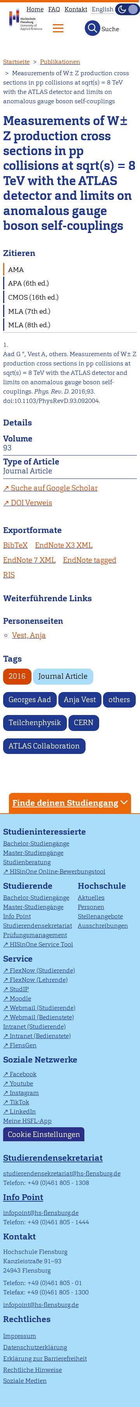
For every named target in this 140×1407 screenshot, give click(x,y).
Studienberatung (27, 862)
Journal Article (63, 676)
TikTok (19, 1102)
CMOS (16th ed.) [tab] (33, 297)
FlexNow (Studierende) (42, 970)
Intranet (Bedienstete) (40, 1036)
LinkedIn (23, 1111)
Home (35, 9)
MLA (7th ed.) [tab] (29, 311)
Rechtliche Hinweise (32, 1370)
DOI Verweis (31, 503)
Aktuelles (91, 897)
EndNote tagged (89, 560)
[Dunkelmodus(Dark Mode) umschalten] (127, 9)
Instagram (24, 1093)
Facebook (23, 1074)
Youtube (21, 1083)
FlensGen (23, 1045)
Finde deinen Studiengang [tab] (65, 803)
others (119, 699)
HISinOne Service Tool (41, 944)
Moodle (20, 998)
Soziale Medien (25, 1381)
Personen (91, 907)
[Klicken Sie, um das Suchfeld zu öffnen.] (92, 28)
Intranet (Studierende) (34, 1026)
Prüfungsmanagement (35, 935)
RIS (9, 575)
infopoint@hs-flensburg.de (41, 1213)
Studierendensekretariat (37, 926)
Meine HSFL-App (27, 1121)
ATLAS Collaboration (44, 746)
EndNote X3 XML (64, 545)
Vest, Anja (29, 635)
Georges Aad (30, 699)
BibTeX (15, 545)
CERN (83, 722)
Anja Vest (80, 699)
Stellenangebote (100, 916)
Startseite (16, 62)
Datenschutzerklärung (35, 1347)
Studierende (27, 886)
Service (18, 958)
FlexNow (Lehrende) (39, 980)
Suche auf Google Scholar (54, 488)
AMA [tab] (16, 269)
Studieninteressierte (44, 831)
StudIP (19, 989)
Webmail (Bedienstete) (42, 1017)
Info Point (17, 916)
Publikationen (60, 62)
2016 (17, 676)
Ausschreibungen (103, 926)
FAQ (54, 9)
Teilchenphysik (35, 722)
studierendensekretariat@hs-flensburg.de (62, 1173)
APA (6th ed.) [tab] (28, 283)
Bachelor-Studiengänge (36, 843)
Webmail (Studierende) (42, 1008)
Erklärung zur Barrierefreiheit (45, 1358)
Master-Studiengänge (33, 853)
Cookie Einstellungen (44, 1134)
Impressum (19, 1336)
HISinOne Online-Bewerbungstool (57, 871)
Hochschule (102, 886)
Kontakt (76, 9)
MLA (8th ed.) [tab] (29, 324)
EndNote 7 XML (29, 560)
